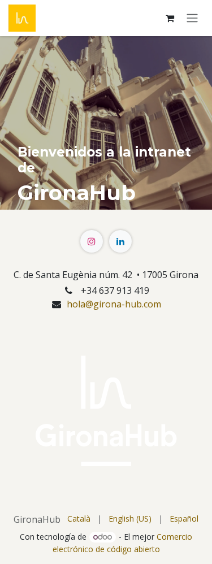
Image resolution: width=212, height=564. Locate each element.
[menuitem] (78, 518)
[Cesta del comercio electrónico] (169, 18)
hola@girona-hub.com (114, 304)
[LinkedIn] (120, 241)
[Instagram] (91, 241)
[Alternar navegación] (192, 18)
